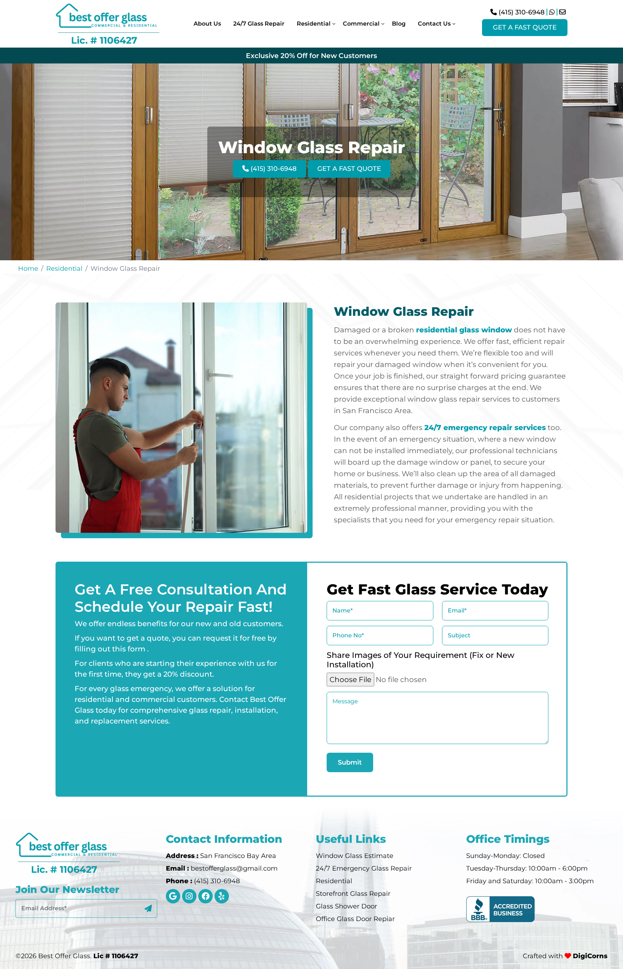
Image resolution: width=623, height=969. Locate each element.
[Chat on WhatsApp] (552, 12)
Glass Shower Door (346, 906)
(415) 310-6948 (521, 12)
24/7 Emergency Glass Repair (364, 868)
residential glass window (464, 330)
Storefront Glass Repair (353, 894)
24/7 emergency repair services (485, 427)
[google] (173, 896)
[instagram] (189, 896)
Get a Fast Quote (525, 27)
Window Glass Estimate (354, 856)
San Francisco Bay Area (238, 856)
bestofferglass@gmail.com (234, 868)
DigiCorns (589, 956)
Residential (64, 269)
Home (28, 269)
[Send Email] (562, 12)
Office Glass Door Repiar (355, 919)
